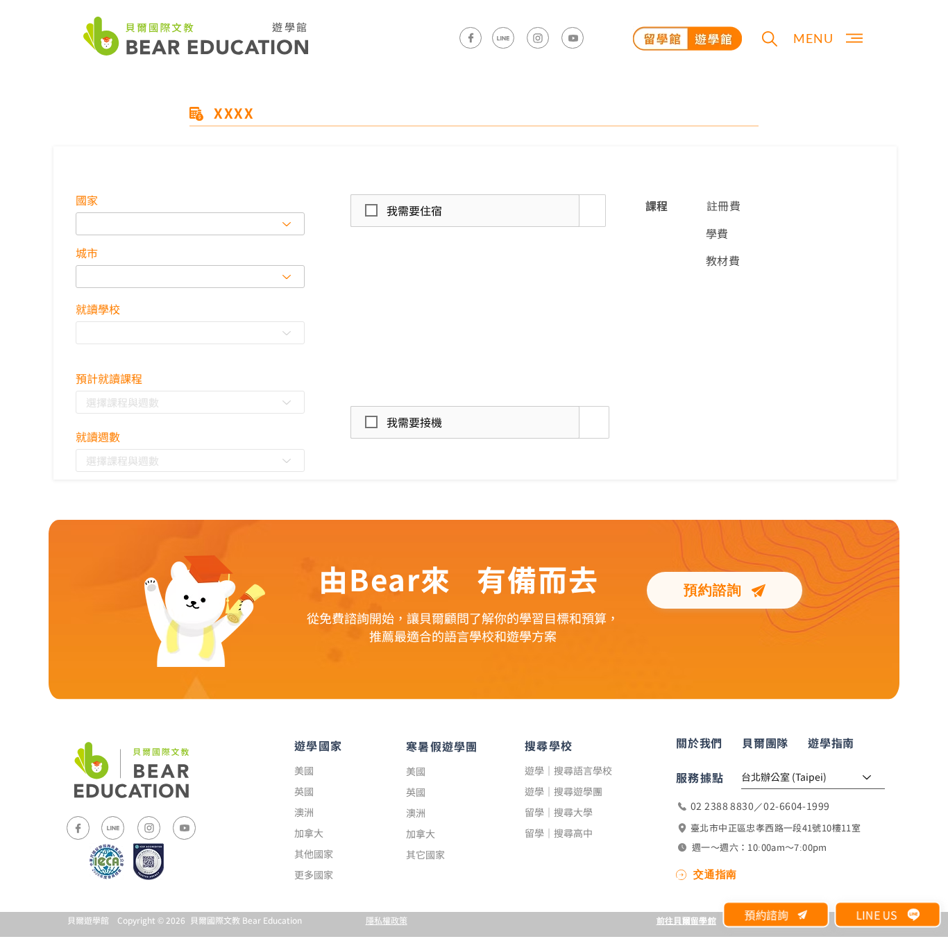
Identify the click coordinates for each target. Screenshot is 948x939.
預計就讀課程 (109, 378)
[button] (769, 39)
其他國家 (313, 854)
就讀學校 (98, 308)
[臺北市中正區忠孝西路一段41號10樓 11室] (781, 827)
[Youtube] (572, 38)
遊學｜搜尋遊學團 (563, 791)
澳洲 (304, 812)
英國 (304, 791)
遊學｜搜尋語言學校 (568, 770)
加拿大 (308, 833)
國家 (87, 199)
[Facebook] (470, 38)
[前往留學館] (687, 38)
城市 (87, 252)
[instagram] (538, 38)
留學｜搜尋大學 (559, 812)
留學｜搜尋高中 (559, 833)
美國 (304, 770)
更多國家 (313, 874)
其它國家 (425, 854)
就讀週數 (98, 436)
